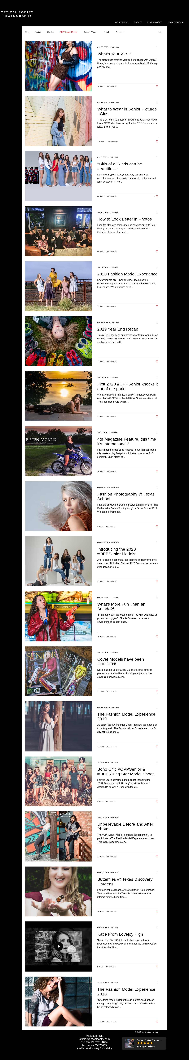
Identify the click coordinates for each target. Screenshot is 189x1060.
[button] (121, 22)
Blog (27, 32)
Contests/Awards (90, 32)
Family (107, 32)
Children (50, 32)
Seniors (38, 32)
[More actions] (158, 47)
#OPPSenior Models (69, 32)
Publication (120, 32)
